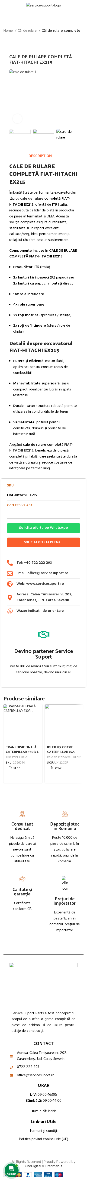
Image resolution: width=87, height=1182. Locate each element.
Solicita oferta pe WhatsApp (43, 528)
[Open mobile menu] (5, 7)
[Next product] (81, 41)
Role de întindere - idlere (64, 757)
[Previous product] (72, 41)
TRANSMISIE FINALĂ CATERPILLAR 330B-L (22, 749)
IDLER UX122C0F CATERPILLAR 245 (61, 749)
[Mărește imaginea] (17, 118)
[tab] (40, 156)
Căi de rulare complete (61, 31)
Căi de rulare (28, 31)
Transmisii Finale (16, 757)
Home (8, 31)
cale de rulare (31, 199)
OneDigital (33, 1166)
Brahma (53, 1166)
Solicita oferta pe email (43, 542)
